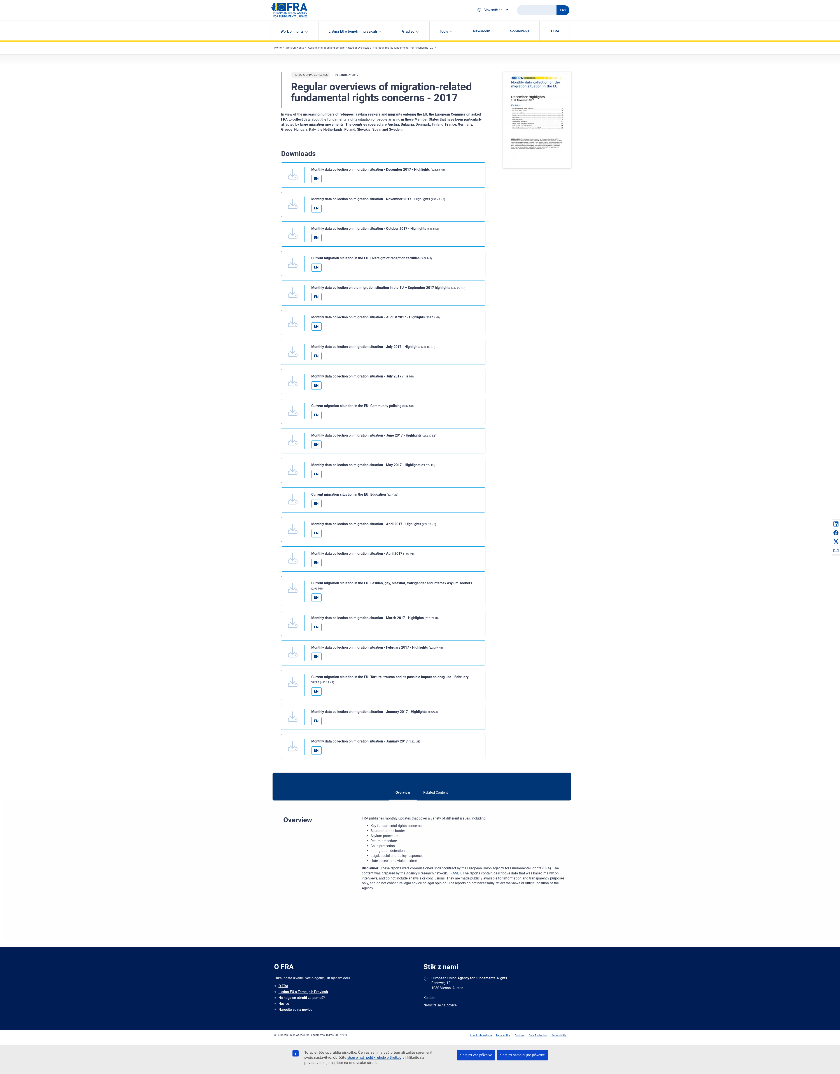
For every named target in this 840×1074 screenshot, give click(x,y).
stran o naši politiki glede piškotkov (374, 1057)
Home (278, 47)
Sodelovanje (520, 31)
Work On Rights (295, 47)
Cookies (519, 1035)
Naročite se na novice (295, 1009)
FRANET (454, 873)
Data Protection (537, 1035)
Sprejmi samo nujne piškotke (522, 1055)
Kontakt (430, 998)
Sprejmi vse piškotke (476, 1055)
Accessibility (558, 1035)
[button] (836, 523)
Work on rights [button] (292, 31)
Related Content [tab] (435, 792)
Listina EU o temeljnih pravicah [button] (353, 31)
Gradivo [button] (408, 31)
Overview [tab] (403, 792)
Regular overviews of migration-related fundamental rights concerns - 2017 (392, 47)
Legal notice (503, 1035)
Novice (283, 1004)
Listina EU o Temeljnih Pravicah (303, 992)
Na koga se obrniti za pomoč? (301, 998)
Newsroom (481, 31)
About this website (481, 1035)
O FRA (554, 31)
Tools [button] (444, 31)
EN (316, 179)
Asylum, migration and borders (326, 47)
